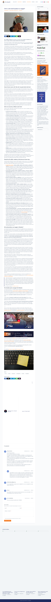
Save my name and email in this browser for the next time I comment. (13, 518)
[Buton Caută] (47, 8)
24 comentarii (27, 594)
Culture (9, 373)
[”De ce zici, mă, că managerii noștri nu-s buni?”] (19, 560)
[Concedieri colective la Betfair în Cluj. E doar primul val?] (31, 560)
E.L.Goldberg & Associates (15, 286)
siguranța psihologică (24, 211)
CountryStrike (11, 10)
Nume (6, 508)
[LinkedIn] (11, 36)
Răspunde (32, 470)
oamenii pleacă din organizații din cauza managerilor (20, 290)
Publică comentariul (7, 520)
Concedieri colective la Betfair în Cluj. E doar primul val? (31, 592)
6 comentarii (15, 594)
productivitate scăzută (9, 165)
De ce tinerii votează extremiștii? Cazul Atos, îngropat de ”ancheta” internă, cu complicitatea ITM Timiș (42, 122)
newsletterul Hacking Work (20, 310)
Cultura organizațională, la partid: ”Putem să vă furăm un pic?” (43, 592)
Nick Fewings (18, 349)
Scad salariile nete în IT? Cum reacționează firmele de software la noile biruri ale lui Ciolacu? (42, 118)
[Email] (19, 36)
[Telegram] (14, 36)
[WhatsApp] (16, 36)
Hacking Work (16, 10)
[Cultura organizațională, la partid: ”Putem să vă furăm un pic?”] (43, 560)
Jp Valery (10, 349)
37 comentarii (4, 595)
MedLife (14, 338)
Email (21, 508)
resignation (27, 373)
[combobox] (42, 9)
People (23, 373)
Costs (6, 373)
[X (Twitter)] (8, 36)
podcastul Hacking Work (7, 310)
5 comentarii (20, 10)
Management (18, 373)
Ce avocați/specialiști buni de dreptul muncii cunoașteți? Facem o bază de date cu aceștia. (42, 107)
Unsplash (13, 349)
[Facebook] (5, 36)
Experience (13, 373)
